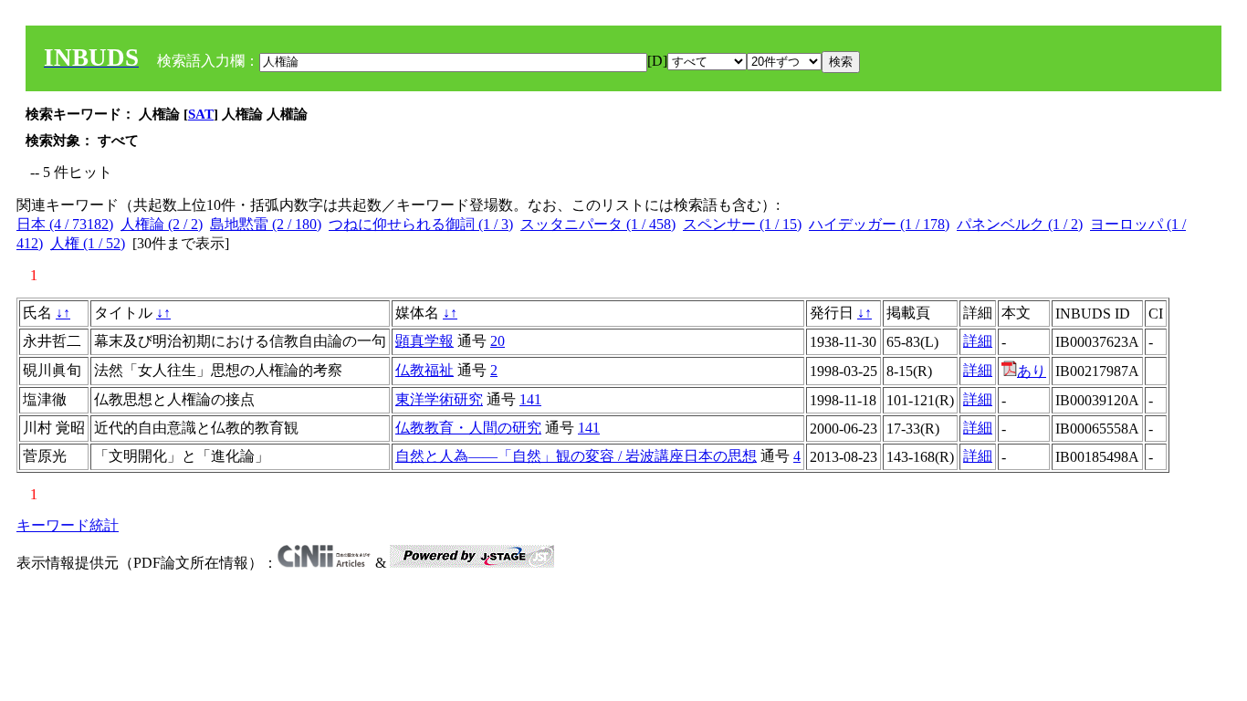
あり (1031, 371)
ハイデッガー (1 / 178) (879, 224)
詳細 (977, 341)
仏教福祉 (424, 370)
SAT (201, 114)
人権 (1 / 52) (87, 243)
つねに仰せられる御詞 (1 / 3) (421, 224)
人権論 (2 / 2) (162, 224)
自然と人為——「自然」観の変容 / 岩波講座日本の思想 (576, 456)
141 (530, 399)
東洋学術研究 (439, 399)
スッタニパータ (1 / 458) (598, 224)
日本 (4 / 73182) (64, 224)
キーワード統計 (67, 525)
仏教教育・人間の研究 (468, 427)
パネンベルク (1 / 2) (1020, 224)
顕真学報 (424, 341)
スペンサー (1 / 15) (742, 224)
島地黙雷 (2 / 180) (265, 224)
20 (497, 341)
